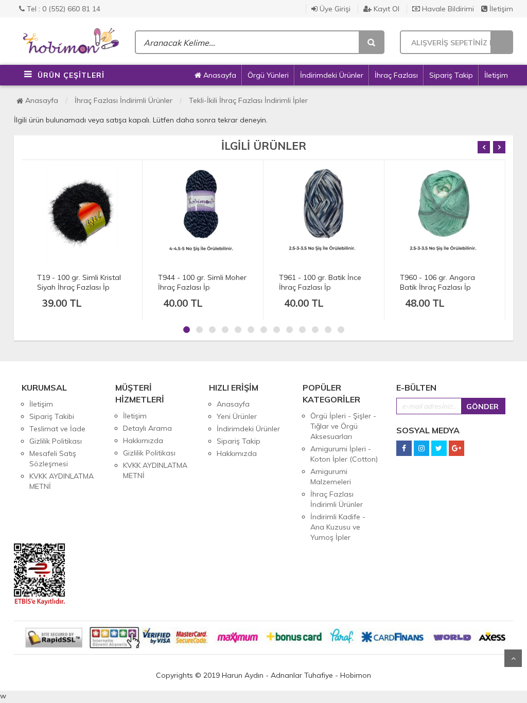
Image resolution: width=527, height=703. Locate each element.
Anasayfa (218, 75)
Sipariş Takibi (51, 416)
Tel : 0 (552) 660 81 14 (62, 8)
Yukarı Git (513, 658)
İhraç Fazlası (396, 75)
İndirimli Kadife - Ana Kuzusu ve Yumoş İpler (337, 527)
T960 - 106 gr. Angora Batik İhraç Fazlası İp (316, 282)
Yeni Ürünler (237, 416)
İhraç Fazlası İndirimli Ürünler (123, 100)
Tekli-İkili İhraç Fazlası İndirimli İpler (248, 100)
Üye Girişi (334, 8)
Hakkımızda (143, 440)
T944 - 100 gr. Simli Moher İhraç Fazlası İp (81, 282)
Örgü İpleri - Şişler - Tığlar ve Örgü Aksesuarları (343, 426)
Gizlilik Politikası (55, 441)
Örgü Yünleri (268, 75)
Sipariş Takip (451, 75)
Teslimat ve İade (57, 428)
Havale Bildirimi (447, 8)
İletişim (500, 8)
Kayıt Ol (385, 8)
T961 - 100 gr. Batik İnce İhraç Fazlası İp (199, 282)
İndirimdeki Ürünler (331, 75)
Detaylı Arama (147, 428)
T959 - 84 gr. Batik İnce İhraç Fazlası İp (439, 282)
